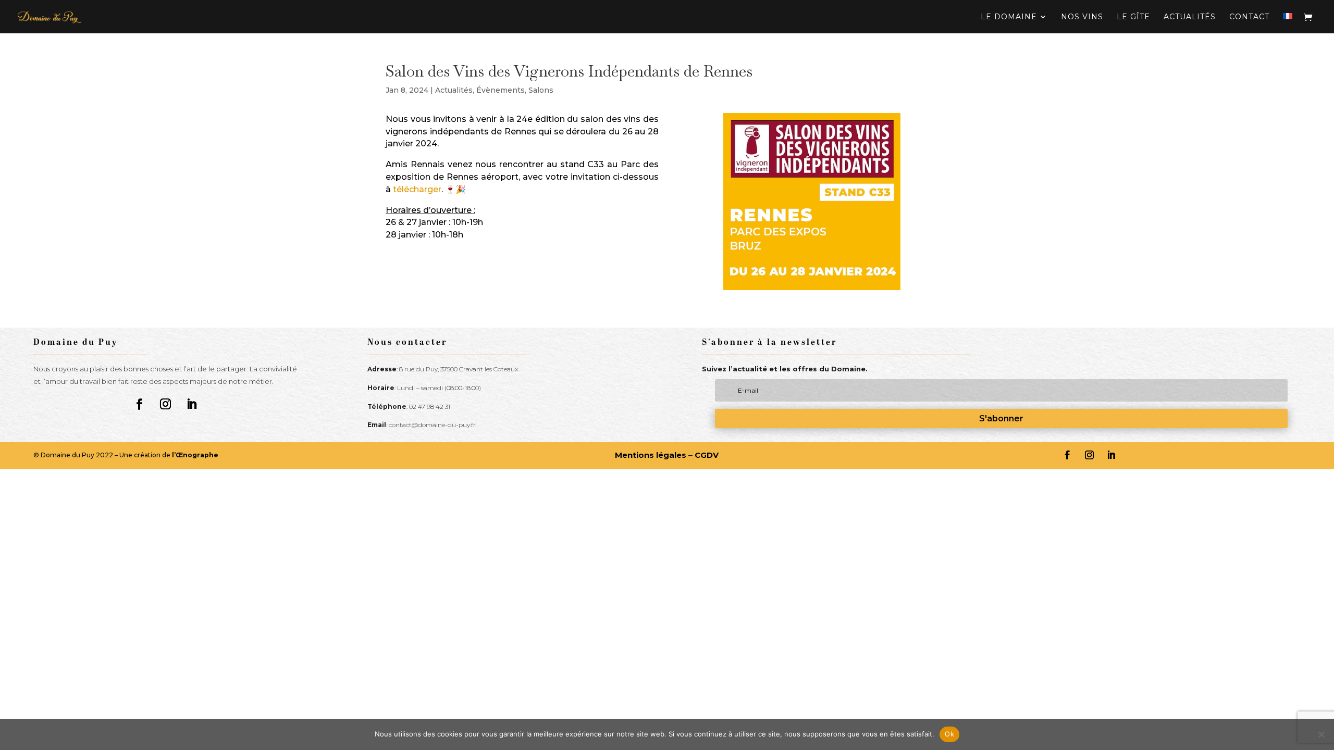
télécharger (417, 189)
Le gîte (1133, 17)
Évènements (500, 90)
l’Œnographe (195, 455)
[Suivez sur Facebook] (140, 404)
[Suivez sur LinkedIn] (192, 404)
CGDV (707, 455)
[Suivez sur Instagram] (166, 404)
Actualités (1190, 17)
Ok (949, 734)
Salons (540, 90)
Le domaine (1009, 17)
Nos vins (1082, 17)
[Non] (1321, 734)
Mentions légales (650, 455)
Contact (1249, 17)
